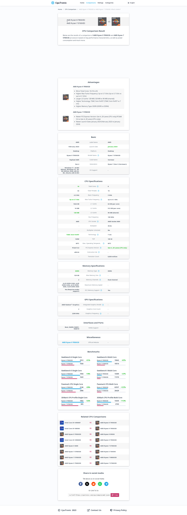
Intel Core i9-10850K (72, 428)
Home (82, 3)
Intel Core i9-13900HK (73, 440)
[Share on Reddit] (93, 484)
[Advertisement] (93, 61)
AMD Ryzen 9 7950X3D (81, 87)
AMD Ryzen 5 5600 (71, 446)
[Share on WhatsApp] (100, 484)
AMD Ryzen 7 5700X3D (81, 112)
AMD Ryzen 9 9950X (107, 434)
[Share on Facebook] (81, 484)
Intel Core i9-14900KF (73, 423)
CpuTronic (61, 2)
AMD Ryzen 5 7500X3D (73, 463)
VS (90, 422)
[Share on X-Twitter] (87, 484)
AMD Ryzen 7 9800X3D (108, 457)
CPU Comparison (70, 9)
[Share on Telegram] (106, 484)
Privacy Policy (120, 510)
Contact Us (96, 510)
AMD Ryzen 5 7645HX (108, 452)
